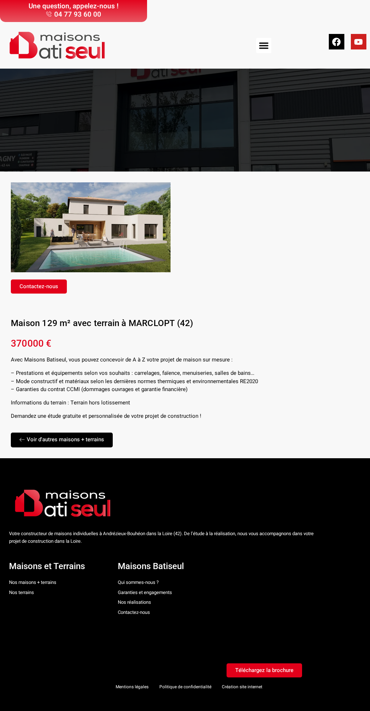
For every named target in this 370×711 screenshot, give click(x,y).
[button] (263, 45)
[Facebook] (336, 41)
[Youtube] (358, 41)
